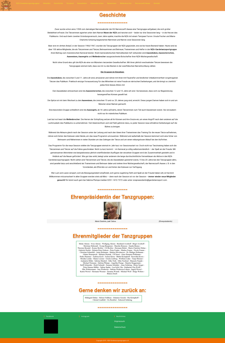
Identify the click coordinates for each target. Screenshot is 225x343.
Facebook (50, 316)
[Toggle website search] (164, 3)
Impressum (119, 321)
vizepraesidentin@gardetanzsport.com (150, 180)
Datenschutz (120, 327)
